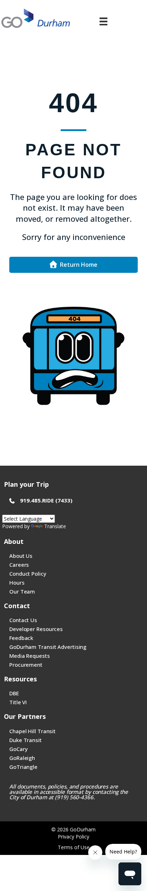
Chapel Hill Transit (32, 731)
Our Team (22, 591)
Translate (55, 526)
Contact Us (23, 620)
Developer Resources (36, 628)
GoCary (18, 748)
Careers (19, 564)
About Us (20, 555)
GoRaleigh (22, 757)
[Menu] (103, 21)
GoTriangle (23, 766)
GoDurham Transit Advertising (47, 646)
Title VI (18, 702)
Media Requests (29, 655)
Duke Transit (25, 740)
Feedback (21, 637)
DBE (14, 693)
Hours (17, 582)
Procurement (25, 664)
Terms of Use (74, 847)
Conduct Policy (27, 573)
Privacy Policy (73, 836)
